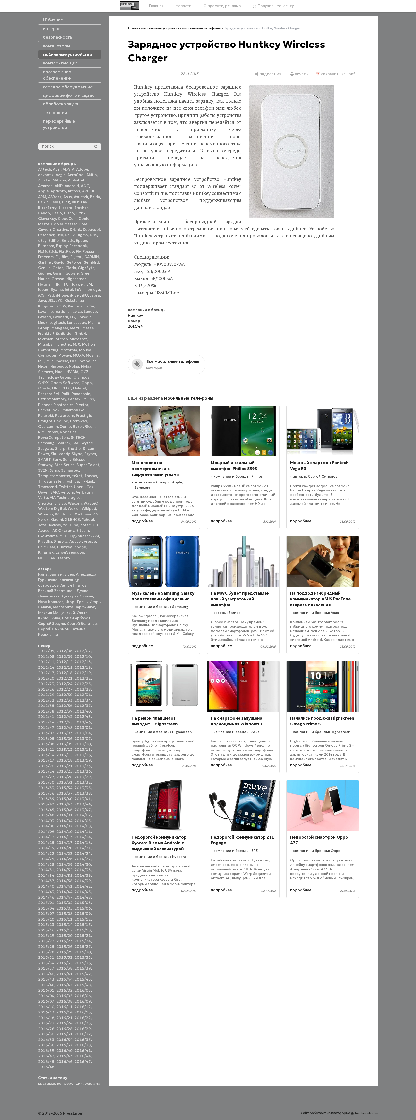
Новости (183, 5)
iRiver (75, 295)
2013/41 (83, 798)
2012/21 (64, 678)
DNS (93, 235)
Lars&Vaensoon (70, 552)
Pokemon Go (73, 410)
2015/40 (46, 974)
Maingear (59, 328)
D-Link (75, 229)
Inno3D (80, 547)
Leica (77, 311)
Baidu (95, 196)
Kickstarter (74, 300)
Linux (42, 322)
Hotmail (45, 284)
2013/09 (64, 744)
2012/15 (64, 667)
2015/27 (83, 946)
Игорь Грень (76, 601)
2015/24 (83, 941)
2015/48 (83, 985)
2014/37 (46, 880)
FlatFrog (66, 251)
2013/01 (83, 727)
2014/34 (46, 875)
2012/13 (83, 661)
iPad (50, 295)
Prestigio (84, 415)
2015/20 (64, 935)
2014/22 (46, 853)
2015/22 (46, 941)
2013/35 (83, 788)
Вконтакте (48, 536)
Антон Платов (73, 585)
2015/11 (64, 919)
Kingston (46, 306)
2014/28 (46, 864)
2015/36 (83, 963)
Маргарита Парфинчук (74, 607)
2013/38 (83, 793)
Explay (62, 246)
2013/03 (64, 733)
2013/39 (46, 798)
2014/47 (64, 897)
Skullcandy (60, 454)
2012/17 (46, 672)
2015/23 (64, 941)
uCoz (88, 486)
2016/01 (46, 990)
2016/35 (83, 1039)
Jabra (95, 295)
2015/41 (64, 974)
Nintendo (58, 366)
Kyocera (75, 306)
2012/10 (83, 656)
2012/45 (64, 722)
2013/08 (46, 744)
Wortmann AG (86, 514)
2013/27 (46, 777)
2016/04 (46, 996)
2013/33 (46, 788)
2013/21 (64, 766)
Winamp (45, 514)
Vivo (62, 503)
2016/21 (64, 1017)
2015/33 (83, 957)
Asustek (81, 196)
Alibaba (59, 180)
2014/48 (83, 897)
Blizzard (65, 207)
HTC (64, 284)
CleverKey (47, 218)
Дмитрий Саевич (77, 596)
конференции (70, 1083)
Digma (82, 235)
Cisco (69, 213)
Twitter (65, 486)
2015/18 (83, 930)
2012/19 (83, 672)
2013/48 (46, 815)
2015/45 (83, 979)
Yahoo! (88, 519)
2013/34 (64, 788)
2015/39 (83, 968)
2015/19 (46, 935)
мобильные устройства (162, 28)
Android (72, 185)
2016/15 (83, 1012)
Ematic (68, 240)
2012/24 (64, 683)
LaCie (89, 306)
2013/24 (46, 771)
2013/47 (83, 809)
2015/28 (46, 952)
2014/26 (64, 859)
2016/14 (64, 1012)
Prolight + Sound (53, 421)
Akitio (91, 174)
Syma (54, 470)
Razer (78, 426)
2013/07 (83, 738)
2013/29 (83, 777)
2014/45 (83, 891)
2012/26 (46, 689)
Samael (56, 574)
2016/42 (46, 1056)
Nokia (74, 366)
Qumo (65, 426)
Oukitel (79, 388)
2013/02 (46, 733)
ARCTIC (89, 191)
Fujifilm (62, 256)
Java (42, 300)
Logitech (57, 322)
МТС (63, 536)
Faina (43, 574)
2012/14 (46, 667)
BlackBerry (47, 207)
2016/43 (64, 1056)
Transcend (47, 486)
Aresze (90, 541)
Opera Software (65, 382)
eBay (42, 240)
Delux (70, 235)
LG (72, 317)
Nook (60, 372)
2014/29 (64, 864)
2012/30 (64, 694)
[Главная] (129, 5)
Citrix (80, 213)
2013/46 (64, 809)
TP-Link (87, 481)
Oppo (86, 382)
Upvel (43, 492)
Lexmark (60, 317)
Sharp (60, 448)
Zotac (85, 525)
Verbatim (84, 492)
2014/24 (83, 853)
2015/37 (46, 968)
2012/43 (83, 716)
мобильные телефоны (202, 28)
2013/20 (46, 766)
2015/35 (64, 963)
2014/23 (64, 853)
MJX (76, 344)
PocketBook (48, 410)
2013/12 (64, 749)
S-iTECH (78, 437)
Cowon (44, 229)
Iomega (93, 289)
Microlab (46, 339)
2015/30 (83, 952)
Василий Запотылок (56, 590)
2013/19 (83, 760)
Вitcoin (82, 530)
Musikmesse (57, 361)
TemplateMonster (54, 475)
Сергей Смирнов (53, 629)
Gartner (45, 262)
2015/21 (83, 935)
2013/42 (46, 804)
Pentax (74, 399)
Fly (78, 251)
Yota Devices (49, 525)
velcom (67, 492)
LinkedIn (84, 317)
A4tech (44, 169)
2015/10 (46, 919)
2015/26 (64, 946)
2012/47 (46, 727)
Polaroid (45, 415)
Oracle (44, 388)
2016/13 (46, 1012)
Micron (62, 339)
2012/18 (64, 672)
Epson (81, 240)
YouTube (70, 525)
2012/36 (64, 705)
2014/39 (83, 880)
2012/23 (46, 683)
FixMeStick (47, 251)
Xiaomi (57, 519)
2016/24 (64, 1023)
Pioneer (44, 404)
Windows (63, 514)
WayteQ (91, 503)
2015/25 (46, 946)
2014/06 (46, 826)
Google (72, 273)
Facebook (78, 246)
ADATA (68, 169)
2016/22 (83, 1017)
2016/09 (83, 1001)
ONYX (43, 382)
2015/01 (46, 902)
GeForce (73, 262)
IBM (88, 284)
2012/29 (46, 694)
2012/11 (46, 661)
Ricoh (90, 426)
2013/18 (64, 760)
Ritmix (52, 432)
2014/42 (83, 886)
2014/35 (64, 875)
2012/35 (46, 705)
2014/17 (64, 842)
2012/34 (83, 700)
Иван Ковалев (50, 601)
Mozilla (92, 355)
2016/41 (83, 1050)
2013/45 (46, 809)
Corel (83, 224)
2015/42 (83, 974)
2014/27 (83, 859)
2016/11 (64, 1006)
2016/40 (64, 1050)
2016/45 (46, 1061)
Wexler (74, 508)
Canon (44, 213)
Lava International (54, 311)
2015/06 (83, 908)
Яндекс (61, 541)
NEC (74, 361)
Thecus (90, 475)
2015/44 (64, 979)
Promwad (78, 421)
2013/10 (83, 744)
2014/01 (64, 815)
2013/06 (64, 738)
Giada (70, 267)
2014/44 (64, 891)
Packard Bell (49, 393)
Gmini (58, 273)
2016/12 (83, 1006)
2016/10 (46, 1006)
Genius (44, 267)
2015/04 (46, 908)
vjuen (69, 574)
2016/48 (46, 1067)
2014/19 (46, 848)
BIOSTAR (79, 202)
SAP (75, 443)
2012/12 (64, 661)
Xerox (43, 519)
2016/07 (46, 1001)
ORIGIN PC (61, 388)
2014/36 (83, 875)
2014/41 (64, 886)
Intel (69, 289)
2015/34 (46, 963)
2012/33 (64, 700)
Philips (88, 399)
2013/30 (46, 782)
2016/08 (64, 1001)
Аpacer (44, 530)
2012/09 (64, 656)
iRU (85, 295)
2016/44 (83, 1056)
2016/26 (46, 1028)
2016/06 (83, 996)
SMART (44, 459)
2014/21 (83, 848)
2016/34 (64, 1039)
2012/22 (83, 678)
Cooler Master (64, 224)
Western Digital (52, 508)
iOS (41, 295)
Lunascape (76, 322)
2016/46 (64, 1061)
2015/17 (64, 930)
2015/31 (46, 957)
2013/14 (46, 755)
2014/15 (46, 842)
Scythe (87, 443)
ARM (42, 196)
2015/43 (46, 979)
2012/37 (83, 705)
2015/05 (64, 908)
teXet (77, 475)
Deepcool (91, 229)
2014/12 (46, 837)
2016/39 (46, 1050)
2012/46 (83, 722)
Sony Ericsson (75, 459)
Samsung (46, 443)
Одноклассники (84, 536)
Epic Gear (46, 547)
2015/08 (64, 913)
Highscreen (76, 278)
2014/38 (64, 880)
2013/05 (46, 738)
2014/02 (83, 815)
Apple (43, 191)
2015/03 (83, 902)
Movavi (64, 355)
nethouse (88, 361)
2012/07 (83, 651)
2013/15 (64, 755)
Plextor (82, 404)
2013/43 (64, 804)
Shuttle (74, 448)
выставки (46, 1083)
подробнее (142, 521)
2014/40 (46, 886)
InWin (80, 289)
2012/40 (83, 711)
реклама (92, 1083)
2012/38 (46, 711)
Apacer (75, 541)
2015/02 (64, 902)
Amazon (45, 185)
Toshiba (72, 481)
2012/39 (64, 711)
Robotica (68, 432)
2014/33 (83, 869)
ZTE (96, 525)
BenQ (55, 202)
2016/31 (64, 1034)
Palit (66, 393)
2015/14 (64, 924)
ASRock (54, 196)
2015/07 (46, 913)
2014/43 (46, 891)
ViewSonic (47, 503)
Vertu (43, 497)
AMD (59, 185)
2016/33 (46, 1039)
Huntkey (64, 547)
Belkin (43, 202)
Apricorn (58, 191)
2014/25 (46, 859)
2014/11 (83, 831)
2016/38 (83, 1045)
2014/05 (83, 820)
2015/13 (46, 924)
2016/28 (64, 1028)
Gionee (44, 273)
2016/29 (83, 1028)
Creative (60, 229)
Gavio (59, 262)
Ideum (43, 289)
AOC (85, 185)
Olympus (81, 377)
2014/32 (64, 869)
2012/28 (83, 689)
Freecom (46, 256)
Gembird (91, 262)
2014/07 (64, 826)
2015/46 (46, 985)
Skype (77, 454)
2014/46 (46, 897)
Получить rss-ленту (275, 5)
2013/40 (64, 798)
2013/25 (64, 771)
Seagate (45, 448)
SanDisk (63, 443)
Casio (57, 213)
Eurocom (46, 246)
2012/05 (46, 651)
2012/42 (64, 716)
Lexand (44, 317)
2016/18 (46, 1017)
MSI (41, 361)
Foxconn (90, 251)
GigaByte (86, 267)
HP (56, 284)
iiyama (57, 289)
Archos (74, 191)
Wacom (75, 503)
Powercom (64, 415)
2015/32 (64, 957)
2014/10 (64, 831)
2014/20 (64, 848)
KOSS (61, 306)
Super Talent (87, 464)
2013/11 (46, 749)
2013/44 (83, 804)
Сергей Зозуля (51, 623)
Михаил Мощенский (56, 612)
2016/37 (64, 1045)
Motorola (68, 350)
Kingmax (46, 552)
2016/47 (83, 1061)
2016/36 (46, 1045)
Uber (78, 486)
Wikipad (89, 508)
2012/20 (46, 678)
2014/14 (83, 837)
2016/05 (64, 996)
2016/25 (83, 1023)
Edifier (54, 240)
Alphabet (76, 180)
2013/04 (83, 733)
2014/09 (46, 831)
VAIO (54, 492)
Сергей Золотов (82, 623)
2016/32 (83, 1034)
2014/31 (46, 869)
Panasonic (81, 393)
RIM (41, 432)
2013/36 (46, 793)
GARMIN (91, 256)
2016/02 (64, 990)
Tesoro (63, 558)
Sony (56, 459)
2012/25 (83, 683)
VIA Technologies (65, 497)
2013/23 (83, 766)
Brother (81, 207)
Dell (59, 235)
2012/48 (64, 727)
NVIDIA (72, 372)
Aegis (61, 174)
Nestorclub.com (366, 1113)
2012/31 (83, 694)
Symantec (70, 470)
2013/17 (46, 760)
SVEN (43, 470)
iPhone (62, 295)
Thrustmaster (50, 481)
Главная (156, 5)
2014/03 (46, 820)
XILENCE (72, 519)
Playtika (45, 541)
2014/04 (64, 820)
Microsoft (78, 339)
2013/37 (64, 793)
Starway (45, 464)
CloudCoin (67, 218)
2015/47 (64, 985)
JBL (51, 300)
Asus (67, 196)
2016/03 (83, 990)
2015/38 (64, 968)
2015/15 (83, 924)
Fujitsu (76, 256)
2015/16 (46, 930)
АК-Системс (63, 530)
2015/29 (64, 952)
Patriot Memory (52, 399)
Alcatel (44, 180)
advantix (46, 174)
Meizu (75, 328)
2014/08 (83, 826)
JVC (59, 300)
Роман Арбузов (76, 618)
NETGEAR (46, 558)
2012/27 (64, 689)
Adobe (82, 169)
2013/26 (83, 771)
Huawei (77, 284)
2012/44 (46, 722)
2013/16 (83, 755)
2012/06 (64, 651)
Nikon (43, 366)
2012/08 (46, 656)
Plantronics (63, 404)
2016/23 (46, 1023)
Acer (57, 169)
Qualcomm (48, 426)
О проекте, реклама (222, 5)
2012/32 (46, 700)
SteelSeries (64, 464)
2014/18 (83, 842)
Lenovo (90, 311)
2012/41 (46, 716)
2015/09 (83, 913)
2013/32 (83, 782)
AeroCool (76, 174)
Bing (66, 202)
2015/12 (83, 919)
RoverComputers (53, 437)
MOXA (78, 355)
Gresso (57, 278)
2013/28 (64, 777)
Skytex (90, 454)
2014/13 (64, 837)
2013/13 (83, 749)
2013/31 (64, 782)
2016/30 (46, 1034)
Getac (57, 267)
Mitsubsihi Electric (54, 344)
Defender (46, 235)
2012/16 (83, 667)
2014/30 (83, 864)
